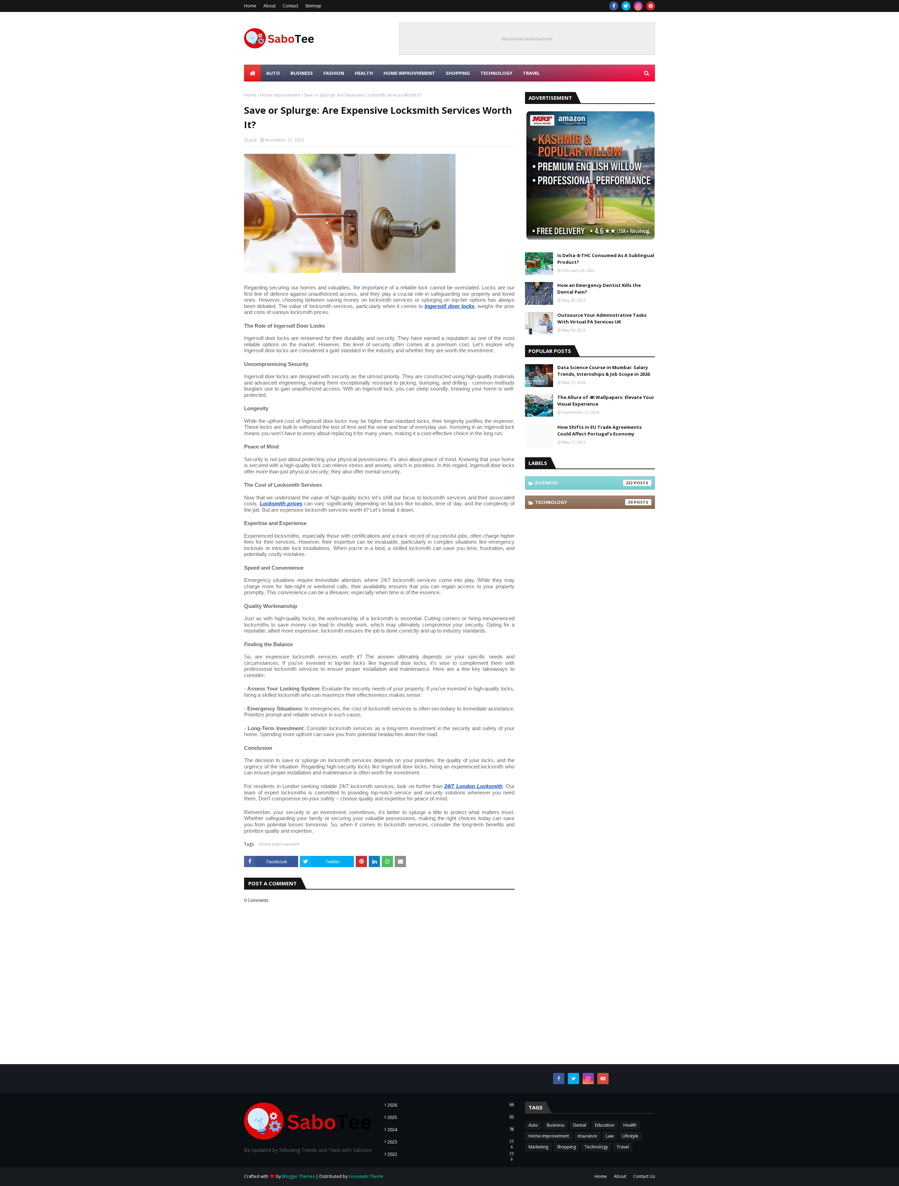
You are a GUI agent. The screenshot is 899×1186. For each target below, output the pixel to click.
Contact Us (644, 1176)
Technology (584, 502)
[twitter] (626, 6)
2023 (450, 1142)
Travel (623, 1147)
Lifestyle (630, 1136)
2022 (450, 1154)
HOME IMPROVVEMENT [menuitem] (409, 73)
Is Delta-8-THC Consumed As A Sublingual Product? (605, 259)
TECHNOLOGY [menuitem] (496, 73)
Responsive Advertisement (527, 38)
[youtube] (603, 1078)
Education (605, 1125)
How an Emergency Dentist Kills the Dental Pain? (599, 288)
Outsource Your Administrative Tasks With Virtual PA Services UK (602, 318)
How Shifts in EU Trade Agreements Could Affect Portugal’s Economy (599, 430)
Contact (290, 6)
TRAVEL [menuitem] (531, 73)
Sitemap (313, 6)
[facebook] (613, 6)
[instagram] (638, 6)
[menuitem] (252, 73)
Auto (533, 1125)
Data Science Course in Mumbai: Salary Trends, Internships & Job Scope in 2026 (603, 371)
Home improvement (280, 95)
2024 (450, 1129)
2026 (450, 1105)
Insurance (587, 1136)
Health (629, 1125)
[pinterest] (650, 6)
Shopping (566, 1147)
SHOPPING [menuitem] (458, 73)
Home (250, 6)
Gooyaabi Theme (366, 1176)
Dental (579, 1125)
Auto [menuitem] (273, 73)
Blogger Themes (298, 1176)
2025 (450, 1117)
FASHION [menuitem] (333, 73)
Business (584, 483)
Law (609, 1136)
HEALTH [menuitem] (364, 73)
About (269, 6)
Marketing (538, 1147)
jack (253, 140)
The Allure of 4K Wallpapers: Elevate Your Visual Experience (605, 400)
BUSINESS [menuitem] (301, 73)
